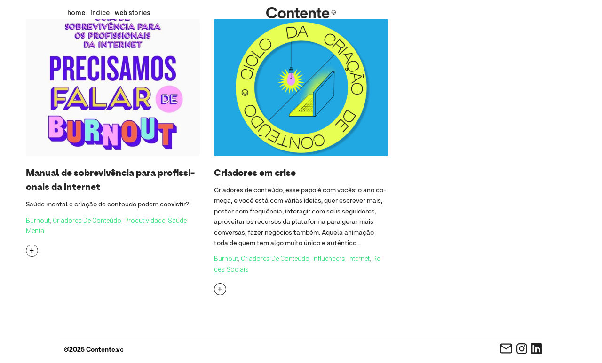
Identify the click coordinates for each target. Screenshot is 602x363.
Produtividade (144, 220)
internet (359, 258)
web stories (132, 12)
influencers (328, 258)
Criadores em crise (255, 173)
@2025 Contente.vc (94, 350)
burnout (38, 220)
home (76, 12)
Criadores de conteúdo (87, 220)
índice (100, 12)
